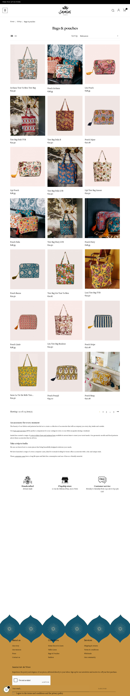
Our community (90, 657)
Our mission (16, 650)
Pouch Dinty (90, 242)
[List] (15, 36)
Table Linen (52, 650)
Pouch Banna (15, 293)
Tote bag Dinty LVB (55, 242)
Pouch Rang (89, 395)
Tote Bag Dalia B (54, 139)
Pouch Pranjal (53, 395)
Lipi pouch (14, 190)
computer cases (20, 456)
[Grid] (11, 36)
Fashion (51, 657)
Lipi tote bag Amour (93, 190)
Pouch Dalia (15, 242)
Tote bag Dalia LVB (55, 191)
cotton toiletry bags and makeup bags (42, 435)
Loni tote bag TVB (92, 292)
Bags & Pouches (53, 653)
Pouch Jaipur (90, 139)
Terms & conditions (91, 650)
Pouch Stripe (90, 344)
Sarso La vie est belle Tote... (22, 395)
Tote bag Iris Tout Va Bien (58, 293)
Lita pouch (89, 88)
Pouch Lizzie (15, 344)
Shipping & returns (91, 646)
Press (14, 653)
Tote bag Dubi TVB (18, 139)
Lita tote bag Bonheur (56, 344)
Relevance (99, 36)
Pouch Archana (53, 88)
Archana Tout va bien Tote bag (23, 88)
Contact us (16, 657)
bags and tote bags (19, 431)
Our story (15, 646)
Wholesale (88, 653)
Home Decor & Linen (55, 646)
